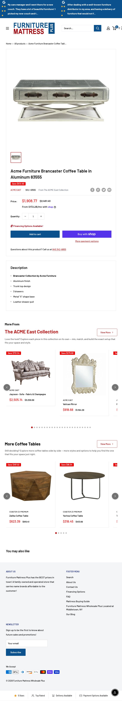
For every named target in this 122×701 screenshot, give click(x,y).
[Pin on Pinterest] (98, 189)
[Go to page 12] (59, 427)
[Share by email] (109, 189)
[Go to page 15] (67, 427)
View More (105, 332)
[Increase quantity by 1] (41, 216)
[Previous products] (7, 387)
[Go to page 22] (85, 427)
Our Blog (70, 614)
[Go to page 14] (64, 427)
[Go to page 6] (44, 427)
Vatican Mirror (70, 404)
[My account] (108, 28)
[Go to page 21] (82, 427)
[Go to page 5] (42, 427)
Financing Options (75, 591)
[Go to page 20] (80, 427)
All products (19, 43)
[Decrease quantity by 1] (25, 216)
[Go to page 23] (87, 427)
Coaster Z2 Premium (18, 512)
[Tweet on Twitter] (104, 189)
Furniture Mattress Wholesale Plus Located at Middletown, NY (90, 608)
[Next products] (115, 387)
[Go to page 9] (52, 427)
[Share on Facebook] (92, 189)
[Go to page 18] (75, 427)
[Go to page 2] (34, 427)
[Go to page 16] (70, 427)
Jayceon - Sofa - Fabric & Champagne (27, 394)
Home (8, 43)
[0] (114, 28)
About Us (71, 582)
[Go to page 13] (62, 427)
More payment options (87, 241)
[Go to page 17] (72, 427)
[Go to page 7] (47, 427)
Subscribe (15, 652)
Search (69, 577)
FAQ (68, 596)
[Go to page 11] (57, 427)
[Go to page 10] (54, 427)
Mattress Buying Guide (78, 601)
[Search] (97, 28)
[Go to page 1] (32, 427)
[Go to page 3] (37, 427)
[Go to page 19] (77, 427)
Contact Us (72, 586)
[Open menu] (7, 28)
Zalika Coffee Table (18, 515)
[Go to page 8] (49, 427)
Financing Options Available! (28, 226)
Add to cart (35, 234)
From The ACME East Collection (53, 190)
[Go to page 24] (90, 427)
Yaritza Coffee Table (73, 515)
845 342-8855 (59, 249)
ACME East (16, 190)
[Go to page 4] (39, 427)
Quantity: (15, 216)
